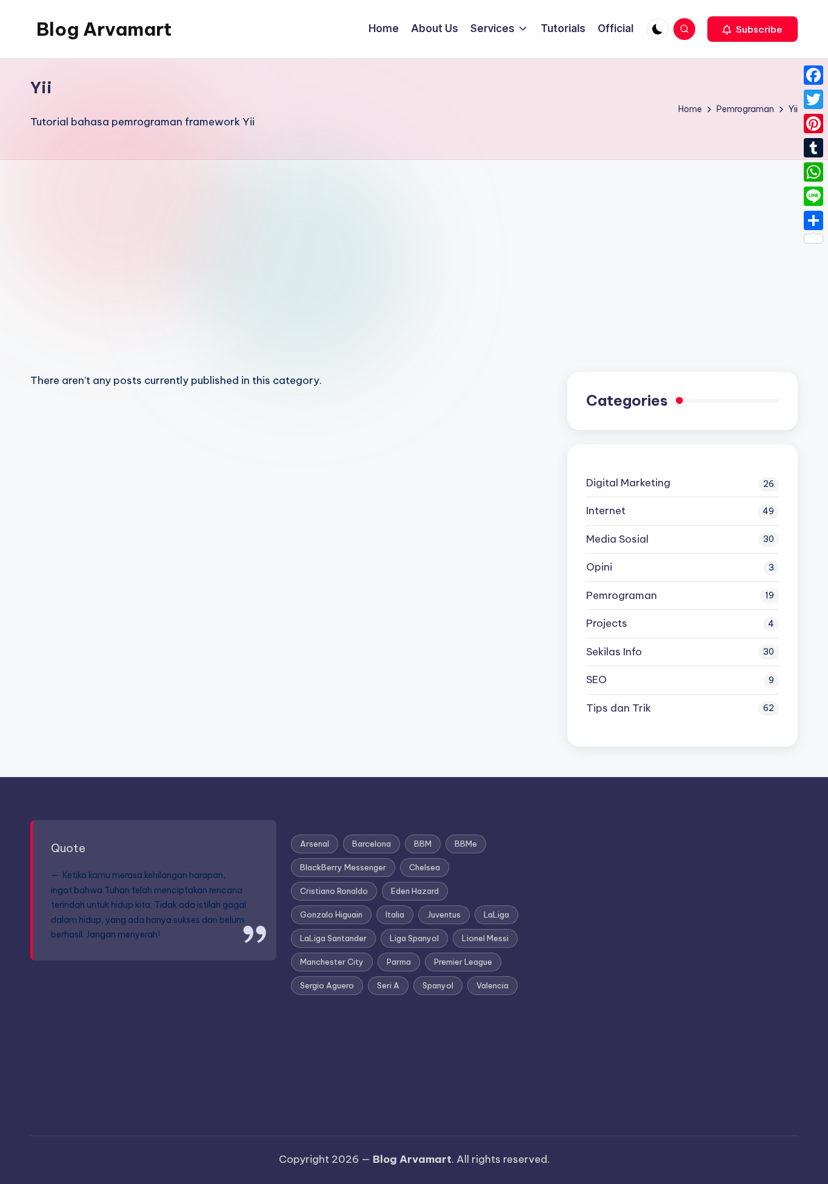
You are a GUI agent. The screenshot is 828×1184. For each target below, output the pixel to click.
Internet (606, 510)
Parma (399, 962)
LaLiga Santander (333, 938)
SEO (596, 679)
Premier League (463, 962)
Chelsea (424, 867)
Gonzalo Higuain (331, 914)
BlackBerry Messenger (343, 867)
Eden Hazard (415, 891)
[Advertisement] (414, 251)
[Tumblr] (813, 148)
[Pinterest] (813, 123)
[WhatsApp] (813, 172)
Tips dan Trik (618, 708)
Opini (599, 567)
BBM (423, 843)
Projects (606, 623)
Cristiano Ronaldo (334, 891)
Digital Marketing (628, 482)
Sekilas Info (614, 651)
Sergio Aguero (327, 985)
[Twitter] (813, 99)
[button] (752, 29)
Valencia (492, 985)
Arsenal (314, 843)
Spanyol (437, 985)
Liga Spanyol (414, 938)
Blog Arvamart (104, 29)
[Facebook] (813, 75)
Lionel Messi (485, 938)
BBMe (466, 843)
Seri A (388, 985)
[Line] (813, 196)
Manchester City (332, 962)
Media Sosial (617, 539)
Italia (395, 914)
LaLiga (496, 914)
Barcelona (371, 843)
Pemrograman (621, 595)
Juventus (444, 914)
